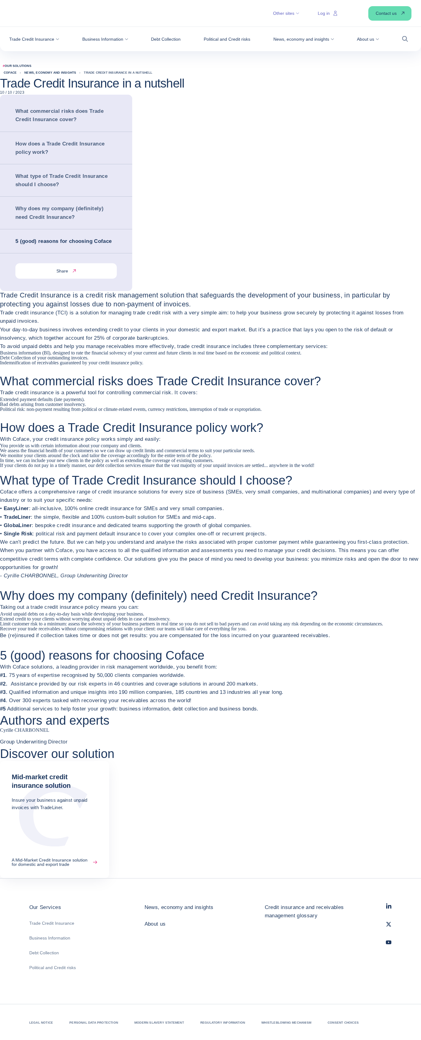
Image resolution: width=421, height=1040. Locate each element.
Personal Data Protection (93, 1022)
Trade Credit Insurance (51, 923)
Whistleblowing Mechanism (286, 1022)
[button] (34, 39)
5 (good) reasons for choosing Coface (63, 241)
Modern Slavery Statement (159, 1022)
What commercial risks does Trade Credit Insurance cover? (59, 115)
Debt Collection (44, 952)
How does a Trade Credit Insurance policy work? (59, 148)
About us (155, 924)
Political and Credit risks (52, 967)
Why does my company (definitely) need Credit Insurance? (59, 213)
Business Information (49, 938)
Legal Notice (41, 1022)
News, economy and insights (179, 907)
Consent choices (343, 1022)
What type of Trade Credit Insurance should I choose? (61, 180)
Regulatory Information (222, 1022)
